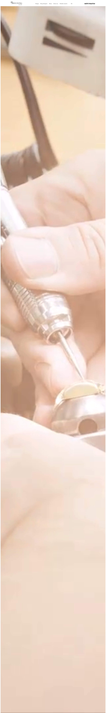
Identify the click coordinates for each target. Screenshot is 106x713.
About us (55, 3)
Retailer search (63, 3)
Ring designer (43, 3)
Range (37, 3)
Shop (50, 3)
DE (71, 3)
